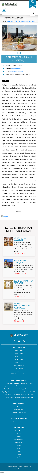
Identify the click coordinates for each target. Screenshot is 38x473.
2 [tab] (20, 53)
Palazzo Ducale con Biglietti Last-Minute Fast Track (19, 398)
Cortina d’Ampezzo (19, 443)
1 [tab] (18, 53)
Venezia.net (23, 468)
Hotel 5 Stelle (19, 351)
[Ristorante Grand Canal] (19, 216)
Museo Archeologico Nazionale (22, 306)
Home (4, 21)
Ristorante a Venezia (19, 422)
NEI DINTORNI (19, 428)
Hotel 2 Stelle (19, 359)
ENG (31, 5)
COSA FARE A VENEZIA (19, 380)
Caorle (19, 434)
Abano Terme (19, 431)
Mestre (19, 448)
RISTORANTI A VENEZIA (19, 419)
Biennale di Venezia (19, 407)
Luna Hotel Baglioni (20, 239)
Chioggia (19, 437)
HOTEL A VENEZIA (19, 348)
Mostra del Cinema (19, 410)
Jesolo (19, 445)
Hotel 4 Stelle (19, 354)
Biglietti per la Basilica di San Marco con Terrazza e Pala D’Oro (19, 392)
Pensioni (19, 371)
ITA (35, 5)
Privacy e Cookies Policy (24, 466)
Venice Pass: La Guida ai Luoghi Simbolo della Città (19, 395)
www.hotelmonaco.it (16, 68)
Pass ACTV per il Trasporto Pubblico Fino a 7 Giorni (19, 383)
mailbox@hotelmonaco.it (16, 71)
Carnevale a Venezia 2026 (19, 413)
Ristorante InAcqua (20, 261)
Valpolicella (19, 457)
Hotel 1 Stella (19, 362)
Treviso (19, 454)
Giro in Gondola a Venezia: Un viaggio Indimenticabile (19, 389)
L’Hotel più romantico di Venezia (19, 374)
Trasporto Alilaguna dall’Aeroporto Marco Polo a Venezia (19, 386)
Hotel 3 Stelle (19, 357)
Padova (19, 451)
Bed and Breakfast (19, 365)
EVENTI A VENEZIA (19, 404)
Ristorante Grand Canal (28, 21)
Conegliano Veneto (19, 440)
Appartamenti (19, 368)
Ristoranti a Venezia (13, 21)
